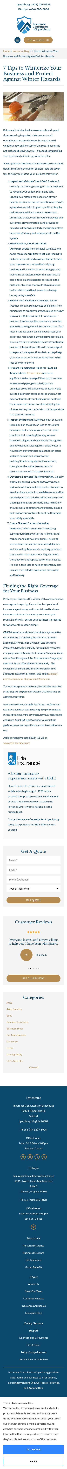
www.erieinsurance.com (16, 742)
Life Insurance (33, 1259)
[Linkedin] (44, 1156)
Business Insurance (33, 1252)
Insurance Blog (21, 50)
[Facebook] (30, 1156)
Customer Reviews (33, 1298)
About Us (33, 1284)
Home (6, 50)
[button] (17, 40)
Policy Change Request (33, 1352)
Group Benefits (33, 1267)
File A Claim (33, 1344)
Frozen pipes (34, 372)
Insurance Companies (33, 1305)
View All (33, 1067)
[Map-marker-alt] (23, 1156)
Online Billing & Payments (33, 1337)
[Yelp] (37, 1156)
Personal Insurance (33, 1245)
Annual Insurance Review (33, 1359)
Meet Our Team (33, 1291)
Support (33, 1330)
